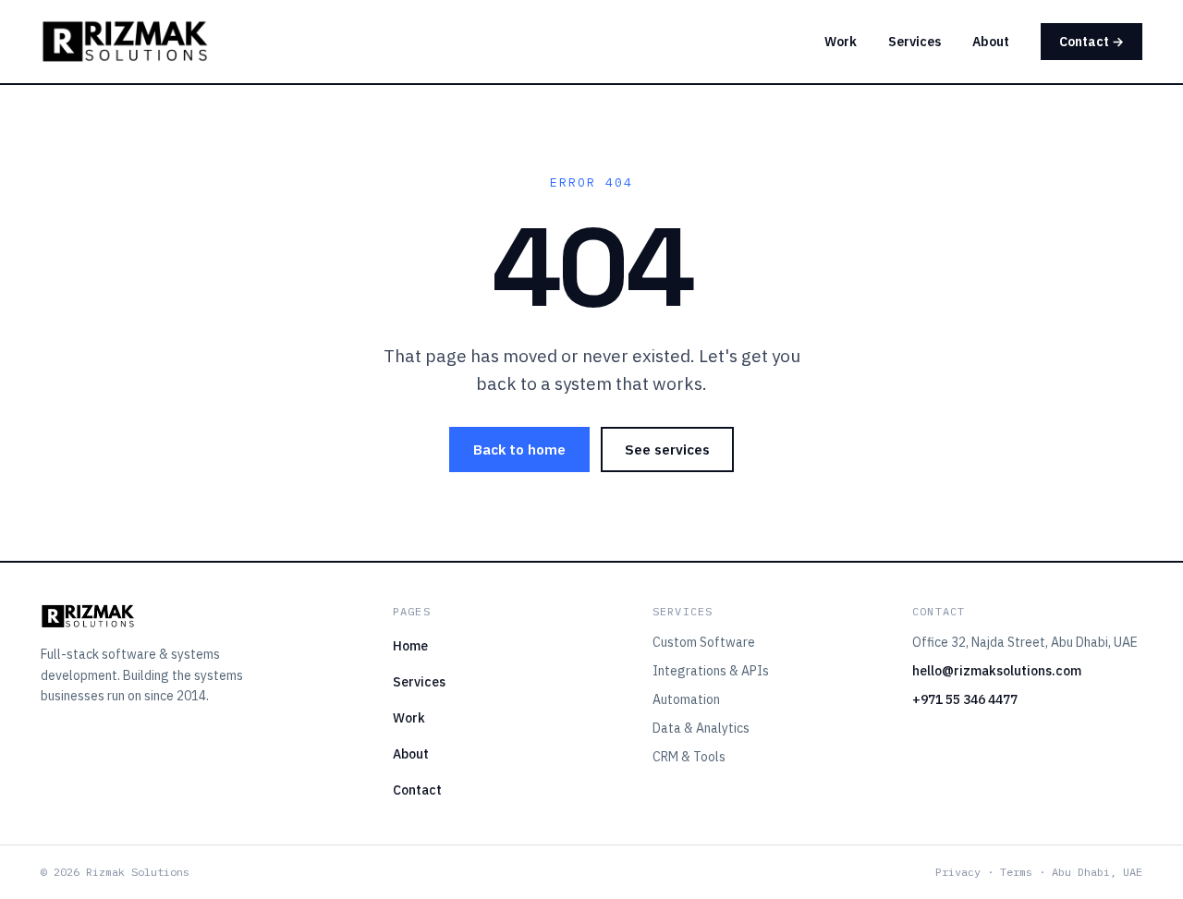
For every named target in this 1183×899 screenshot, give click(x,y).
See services (667, 449)
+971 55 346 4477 (965, 699)
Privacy (958, 872)
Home (410, 646)
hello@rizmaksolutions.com (996, 670)
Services (914, 41)
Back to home (519, 449)
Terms (1016, 872)
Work (840, 41)
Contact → (1091, 41)
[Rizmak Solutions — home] (125, 41)
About (990, 41)
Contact (417, 790)
